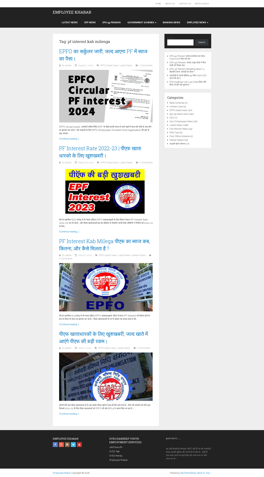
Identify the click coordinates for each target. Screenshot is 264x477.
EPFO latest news (109, 65)
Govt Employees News (181, 121)
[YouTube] (79, 444)
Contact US (185, 4)
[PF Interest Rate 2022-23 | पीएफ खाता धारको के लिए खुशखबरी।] (106, 191)
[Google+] (61, 444)
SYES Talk (114, 451)
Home (158, 4)
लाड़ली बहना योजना (177, 143)
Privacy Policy (202, 4)
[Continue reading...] (69, 138)
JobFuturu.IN (115, 447)
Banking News (171, 22)
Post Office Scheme (180, 136)
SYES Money (116, 455)
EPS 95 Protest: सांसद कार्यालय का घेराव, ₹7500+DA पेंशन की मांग (187, 57)
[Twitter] (73, 444)
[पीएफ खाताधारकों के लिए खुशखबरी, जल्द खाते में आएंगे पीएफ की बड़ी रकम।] (106, 376)
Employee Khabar (118, 460)
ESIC (172, 117)
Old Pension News (179, 129)
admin (68, 65)
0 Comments (145, 65)
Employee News (196, 22)
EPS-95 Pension (112, 22)
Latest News (70, 22)
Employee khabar (72, 12)
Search (170, 38)
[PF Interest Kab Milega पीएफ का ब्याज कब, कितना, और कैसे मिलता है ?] (106, 287)
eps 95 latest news (179, 114)
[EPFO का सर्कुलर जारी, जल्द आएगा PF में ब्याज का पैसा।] (106, 96)
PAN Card (174, 132)
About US (170, 4)
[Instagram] (67, 444)
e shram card (176, 106)
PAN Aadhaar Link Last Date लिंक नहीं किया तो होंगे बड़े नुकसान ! (188, 83)
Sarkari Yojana (139, 255)
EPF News (90, 22)
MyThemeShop (188, 473)
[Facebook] (55, 444)
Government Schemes (140, 22)
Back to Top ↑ (204, 473)
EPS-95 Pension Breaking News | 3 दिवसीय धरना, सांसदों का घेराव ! (187, 70)
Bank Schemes (177, 103)
